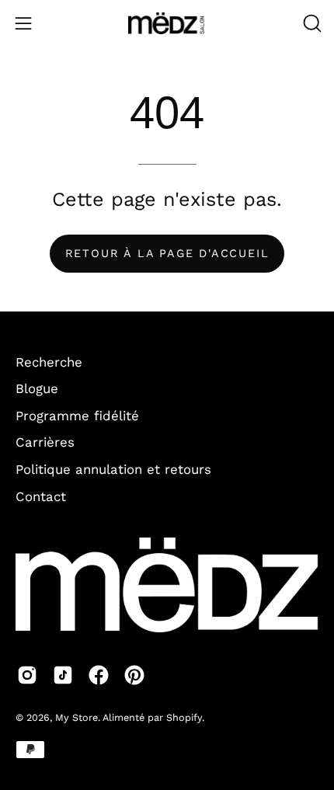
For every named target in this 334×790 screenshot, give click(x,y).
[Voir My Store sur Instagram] (27, 675)
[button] (311, 23)
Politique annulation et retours (113, 469)
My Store (76, 717)
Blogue (37, 388)
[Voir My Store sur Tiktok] (63, 675)
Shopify (184, 717)
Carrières (45, 442)
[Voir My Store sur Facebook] (98, 675)
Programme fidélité (77, 415)
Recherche (49, 362)
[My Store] (167, 23)
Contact (41, 496)
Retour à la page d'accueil (167, 253)
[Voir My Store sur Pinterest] (134, 675)
